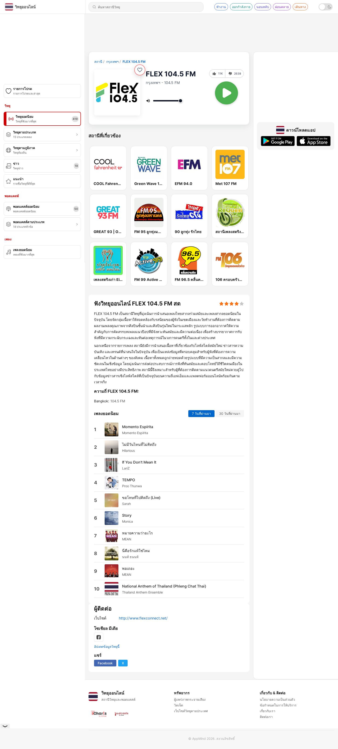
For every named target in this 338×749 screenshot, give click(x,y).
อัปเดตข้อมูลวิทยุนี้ (107, 646)
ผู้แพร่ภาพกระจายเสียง (190, 699)
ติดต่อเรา (266, 717)
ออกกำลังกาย (241, 7)
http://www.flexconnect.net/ (143, 618)
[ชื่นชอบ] (139, 69)
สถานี (98, 61)
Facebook (105, 663)
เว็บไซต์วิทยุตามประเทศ (191, 711)
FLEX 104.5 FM (134, 61)
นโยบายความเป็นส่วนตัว (277, 699)
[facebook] (98, 637)
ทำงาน (221, 7)
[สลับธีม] (325, 6)
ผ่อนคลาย (282, 7)
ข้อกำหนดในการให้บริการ (278, 705)
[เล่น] (226, 92)
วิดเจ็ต (178, 705)
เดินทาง (300, 7)
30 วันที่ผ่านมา (229, 413)
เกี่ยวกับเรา (267, 711)
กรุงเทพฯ (112, 61)
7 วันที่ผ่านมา (201, 413)
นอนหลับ (262, 7)
